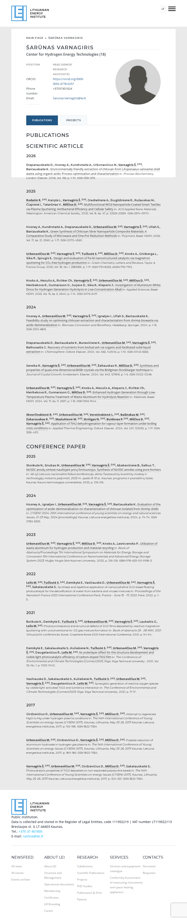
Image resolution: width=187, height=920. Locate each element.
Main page (35, 37)
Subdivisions (85, 866)
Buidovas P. (114, 419)
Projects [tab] (73, 120)
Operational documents (59, 884)
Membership (52, 891)
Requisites (149, 873)
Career (48, 911)
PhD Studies (84, 886)
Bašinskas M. (129, 415)
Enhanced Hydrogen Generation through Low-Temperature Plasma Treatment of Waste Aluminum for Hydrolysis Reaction (91, 394)
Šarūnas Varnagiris (65, 37)
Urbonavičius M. (105, 227)
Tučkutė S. (89, 254)
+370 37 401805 (30, 831)
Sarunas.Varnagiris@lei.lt (68, 98)
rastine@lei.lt (33, 836)
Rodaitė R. (34, 200)
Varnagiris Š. (127, 165)
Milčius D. (70, 204)
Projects (82, 879)
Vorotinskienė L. (102, 415)
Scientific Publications (90, 873)
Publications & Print (89, 893)
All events (17, 873)
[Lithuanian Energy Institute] (30, 13)
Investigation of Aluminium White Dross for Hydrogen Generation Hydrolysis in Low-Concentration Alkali (93, 287)
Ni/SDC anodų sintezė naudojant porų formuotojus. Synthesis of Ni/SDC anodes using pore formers (93, 470)
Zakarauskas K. (37, 419)
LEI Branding (52, 904)
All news (16, 866)
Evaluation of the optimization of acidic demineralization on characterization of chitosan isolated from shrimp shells (93, 506)
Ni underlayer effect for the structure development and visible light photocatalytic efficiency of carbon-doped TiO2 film (90, 654)
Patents (82, 899)
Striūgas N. (92, 419)
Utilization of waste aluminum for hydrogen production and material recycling (91, 545)
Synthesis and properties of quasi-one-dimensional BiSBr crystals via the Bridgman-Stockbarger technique (92, 367)
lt (163, 8)
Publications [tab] (42, 120)
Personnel (149, 866)
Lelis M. (31, 582)
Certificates (51, 897)
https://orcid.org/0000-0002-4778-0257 (68, 81)
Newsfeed (22, 857)
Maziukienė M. (66, 419)
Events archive (20, 879)
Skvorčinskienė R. (39, 415)
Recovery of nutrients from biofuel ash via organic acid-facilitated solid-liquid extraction (88, 349)
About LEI (54, 857)
